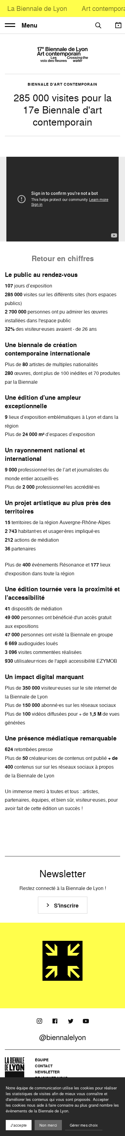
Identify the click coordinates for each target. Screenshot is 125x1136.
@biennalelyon (62, 1037)
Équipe (42, 1059)
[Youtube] (86, 1021)
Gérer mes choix (84, 1125)
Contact (43, 1066)
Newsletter (47, 1072)
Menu (29, 25)
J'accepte (19, 1125)
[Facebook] (55, 1021)
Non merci (48, 1125)
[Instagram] (39, 1021)
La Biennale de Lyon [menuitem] (37, 8)
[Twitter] (70, 1021)
